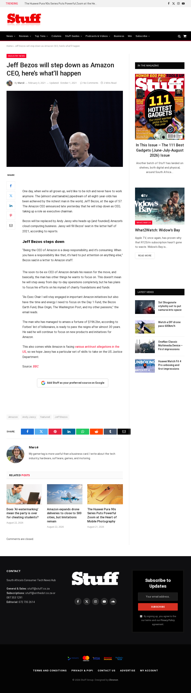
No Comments (90, 82)
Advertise (127, 670)
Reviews (24, 35)
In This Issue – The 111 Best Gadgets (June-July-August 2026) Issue (160, 150)
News (10, 35)
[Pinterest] (11, 215)
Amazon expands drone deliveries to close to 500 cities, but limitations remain (64, 515)
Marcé (21, 82)
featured (45, 417)
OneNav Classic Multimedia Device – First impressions (170, 345)
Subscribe (141, 35)
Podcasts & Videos (97, 35)
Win (130, 35)
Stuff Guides (72, 35)
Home (9, 46)
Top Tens (40, 35)
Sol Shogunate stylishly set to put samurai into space (169, 306)
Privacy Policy (168, 620)
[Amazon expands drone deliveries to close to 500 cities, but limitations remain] (65, 494)
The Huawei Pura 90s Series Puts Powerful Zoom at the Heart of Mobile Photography (61, 3)
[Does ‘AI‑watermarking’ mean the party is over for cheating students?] (24, 494)
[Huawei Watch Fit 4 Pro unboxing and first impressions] (145, 366)
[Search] (179, 36)
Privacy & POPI (82, 670)
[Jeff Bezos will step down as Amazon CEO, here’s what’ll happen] (65, 129)
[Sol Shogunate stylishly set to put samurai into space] (145, 307)
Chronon (113, 679)
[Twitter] (11, 195)
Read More (144, 255)
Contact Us (106, 670)
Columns (56, 35)
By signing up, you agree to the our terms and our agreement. (158, 620)
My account (149, 670)
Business (119, 35)
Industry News (16, 55)
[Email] (11, 225)
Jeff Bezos (61, 417)
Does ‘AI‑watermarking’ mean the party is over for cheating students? (23, 513)
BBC (36, 366)
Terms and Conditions (50, 670)
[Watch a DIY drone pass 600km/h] (145, 327)
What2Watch (144, 222)
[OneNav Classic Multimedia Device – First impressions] (145, 346)
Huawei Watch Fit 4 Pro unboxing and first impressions (169, 365)
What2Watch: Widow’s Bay (157, 230)
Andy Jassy (29, 417)
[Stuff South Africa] (24, 19)
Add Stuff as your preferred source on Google (75, 382)
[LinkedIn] (11, 205)
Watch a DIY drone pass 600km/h (169, 324)
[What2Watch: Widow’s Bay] (159, 206)
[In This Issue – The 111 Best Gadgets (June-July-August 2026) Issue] (159, 107)
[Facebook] (11, 185)
